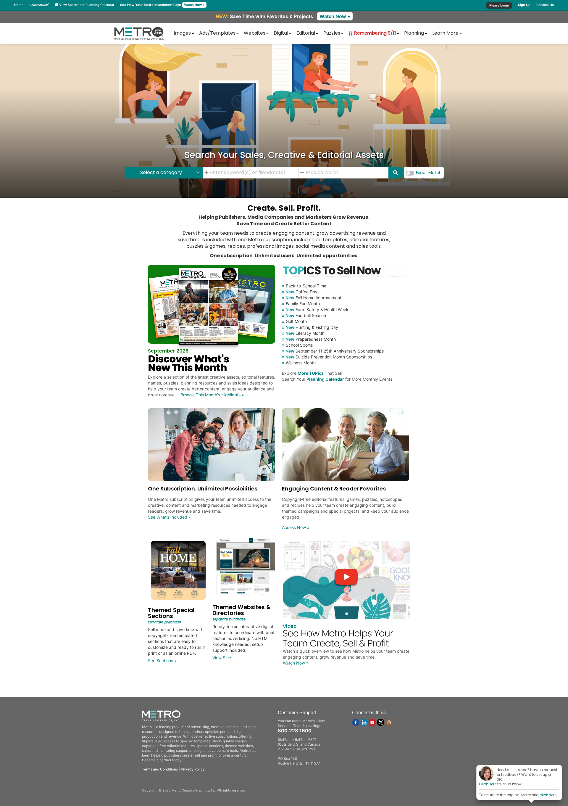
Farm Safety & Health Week (315, 309)
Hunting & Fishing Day (310, 327)
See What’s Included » (169, 516)
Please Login (499, 5)
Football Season (304, 315)
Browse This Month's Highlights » (212, 394)
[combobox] (252, 172)
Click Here (487, 783)
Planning (414, 33)
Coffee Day (299, 291)
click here (548, 794)
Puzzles (331, 33)
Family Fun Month (301, 303)
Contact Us (545, 5)
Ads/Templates (217, 33)
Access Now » (295, 527)
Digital (281, 33)
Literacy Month (303, 333)
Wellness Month (299, 362)
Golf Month (294, 321)
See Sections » (162, 660)
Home (18, 5)
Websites (254, 33)
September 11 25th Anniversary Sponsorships (333, 350)
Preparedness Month (309, 339)
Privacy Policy (193, 769)
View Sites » (224, 657)
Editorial (305, 33)
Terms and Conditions (160, 769)
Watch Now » (194, 5)
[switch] (410, 173)
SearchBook (39, 5)
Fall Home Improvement (311, 297)
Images (182, 33)
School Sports (297, 345)
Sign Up (524, 5)
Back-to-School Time (304, 285)
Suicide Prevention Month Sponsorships (327, 356)
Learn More (445, 33)
